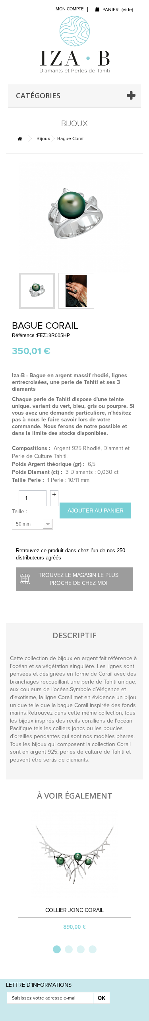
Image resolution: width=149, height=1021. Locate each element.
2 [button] (69, 949)
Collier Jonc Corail (74, 910)
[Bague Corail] (36, 290)
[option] (74, 875)
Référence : (24, 335)
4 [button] (93, 949)
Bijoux (43, 138)
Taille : (20, 511)
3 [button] (81, 949)
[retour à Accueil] (19, 139)
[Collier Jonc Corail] (75, 854)
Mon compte (69, 9)
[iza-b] (75, 44)
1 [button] (57, 949)
